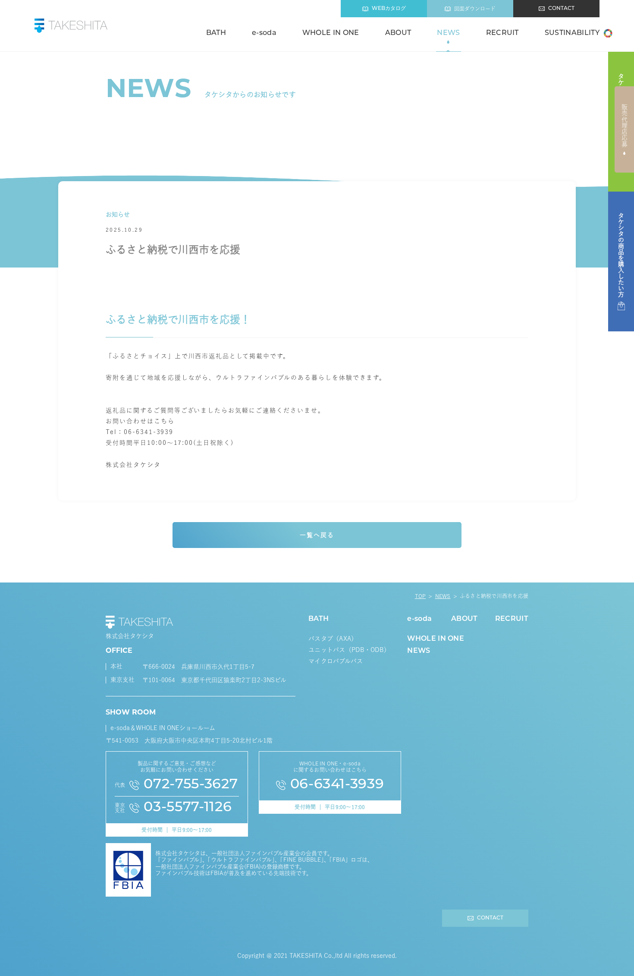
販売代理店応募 (624, 125)
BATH (216, 33)
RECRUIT (502, 33)
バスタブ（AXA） (333, 639)
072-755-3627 (191, 785)
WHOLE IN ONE (330, 33)
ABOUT (398, 33)
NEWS (448, 33)
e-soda (264, 33)
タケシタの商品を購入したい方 (621, 255)
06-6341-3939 (337, 785)
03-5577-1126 (188, 808)
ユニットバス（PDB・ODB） (349, 650)
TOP (420, 595)
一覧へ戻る (317, 535)
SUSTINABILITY (572, 33)
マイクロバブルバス (335, 661)
